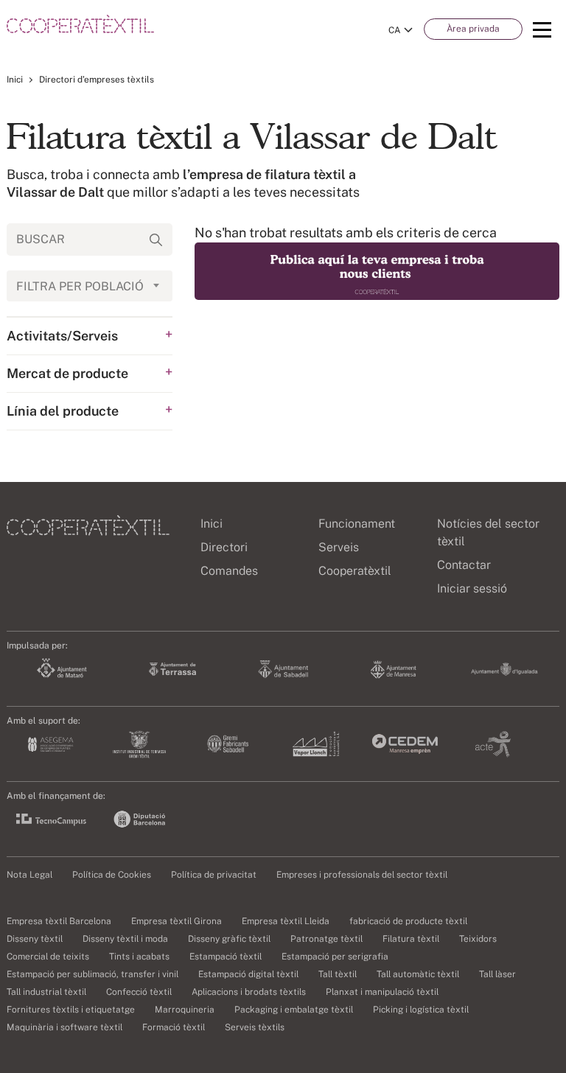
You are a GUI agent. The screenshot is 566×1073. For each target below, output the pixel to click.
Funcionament (356, 524)
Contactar (464, 565)
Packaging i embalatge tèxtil (293, 1009)
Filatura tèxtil (410, 939)
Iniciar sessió (472, 588)
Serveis (338, 547)
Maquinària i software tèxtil (64, 1027)
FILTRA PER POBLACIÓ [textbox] (80, 286)
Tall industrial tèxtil (46, 992)
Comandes (229, 571)
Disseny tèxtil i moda (125, 939)
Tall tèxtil (337, 974)
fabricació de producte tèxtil (408, 921)
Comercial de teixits (48, 956)
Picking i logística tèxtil (421, 1009)
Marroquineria (184, 1009)
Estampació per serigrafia (335, 956)
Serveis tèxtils (254, 1027)
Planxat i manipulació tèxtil (382, 992)
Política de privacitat (213, 875)
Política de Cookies (111, 875)
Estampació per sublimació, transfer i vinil (92, 974)
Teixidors (478, 939)
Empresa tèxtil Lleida (285, 921)
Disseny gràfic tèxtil (229, 939)
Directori (224, 547)
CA (394, 30)
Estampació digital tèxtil (248, 974)
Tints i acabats (139, 956)
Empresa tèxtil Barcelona (59, 921)
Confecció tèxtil (139, 992)
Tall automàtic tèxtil (418, 974)
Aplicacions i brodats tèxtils (249, 992)
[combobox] (89, 285)
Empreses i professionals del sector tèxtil (361, 875)
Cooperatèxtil (354, 571)
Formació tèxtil (173, 1027)
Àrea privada (473, 29)
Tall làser (497, 974)
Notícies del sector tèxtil (488, 532)
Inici (15, 79)
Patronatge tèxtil (326, 939)
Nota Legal (29, 875)
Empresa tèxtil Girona (176, 921)
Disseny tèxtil (35, 939)
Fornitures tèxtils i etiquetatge (71, 1009)
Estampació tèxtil (225, 956)
